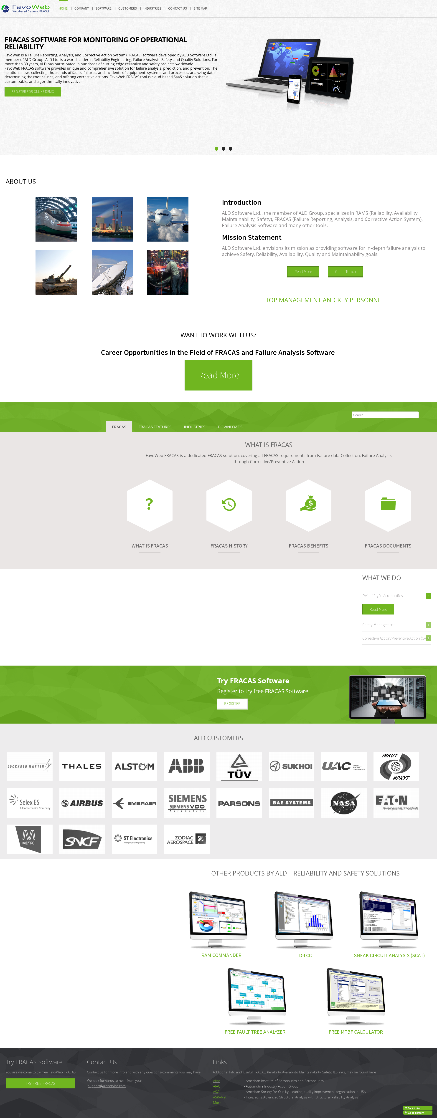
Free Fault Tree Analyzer (255, 1032)
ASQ (216, 1092)
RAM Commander (221, 955)
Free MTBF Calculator (356, 1032)
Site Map (200, 8)
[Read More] (232, 704)
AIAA (216, 1081)
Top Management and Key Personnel (325, 300)
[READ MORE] (33, 91)
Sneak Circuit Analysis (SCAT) (389, 955)
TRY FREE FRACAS (40, 1083)
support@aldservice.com (107, 1086)
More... (218, 1102)
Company (81, 8)
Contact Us (177, 8)
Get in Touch (345, 271)
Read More (303, 271)
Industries (152, 8)
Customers (127, 8)
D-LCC (305, 955)
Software (104, 8)
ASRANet (219, 1097)
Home (63, 8)
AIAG (217, 1086)
